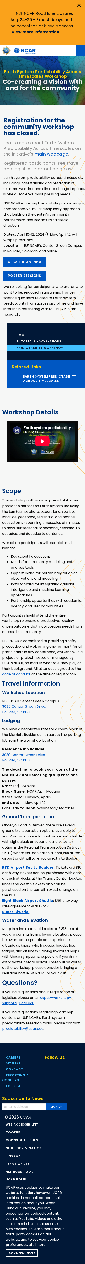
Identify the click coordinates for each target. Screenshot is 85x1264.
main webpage (51, 154)
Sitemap (13, 1063)
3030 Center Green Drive (24, 754)
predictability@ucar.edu (22, 1028)
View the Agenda (24, 262)
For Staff (15, 1086)
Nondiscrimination (24, 1148)
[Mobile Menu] (80, 50)
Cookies (13, 1132)
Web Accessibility (22, 1124)
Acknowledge (21, 1253)
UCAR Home (16, 1179)
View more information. (36, 32)
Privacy (13, 1156)
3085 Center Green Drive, (24, 706)
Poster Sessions (24, 275)
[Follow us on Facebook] (47, 1065)
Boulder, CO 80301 (17, 712)
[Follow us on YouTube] (66, 1065)
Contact (14, 1069)
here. (41, 1244)
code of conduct (16, 674)
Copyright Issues (22, 1140)
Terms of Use (17, 1164)
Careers (13, 1057)
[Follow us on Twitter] (56, 1065)
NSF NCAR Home (19, 1172)
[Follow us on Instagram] (75, 1065)
